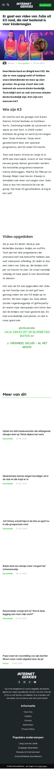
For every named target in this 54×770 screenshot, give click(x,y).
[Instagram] (24, 682)
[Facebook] (19, 682)
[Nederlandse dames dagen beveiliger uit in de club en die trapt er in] (27, 458)
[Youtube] (35, 682)
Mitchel (11, 63)
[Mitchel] (5, 63)
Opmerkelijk (8, 439)
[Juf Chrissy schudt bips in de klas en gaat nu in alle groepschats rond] (27, 503)
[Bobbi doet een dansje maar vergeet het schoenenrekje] (27, 548)
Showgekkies (24, 63)
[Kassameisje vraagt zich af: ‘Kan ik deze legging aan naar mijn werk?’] (27, 593)
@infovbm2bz (27, 328)
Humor (6, 663)
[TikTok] (30, 682)
